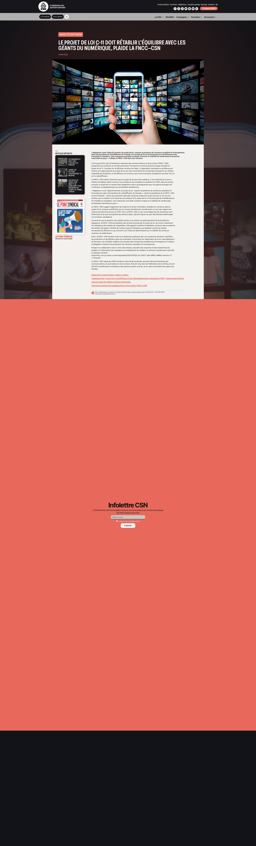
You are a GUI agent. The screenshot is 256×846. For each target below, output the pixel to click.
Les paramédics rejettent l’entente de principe (74, 162)
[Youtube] (185, 8)
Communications (97, 278)
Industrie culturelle (99, 282)
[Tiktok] (182, 8)
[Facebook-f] (175, 8)
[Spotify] (189, 8)
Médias (110, 282)
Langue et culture (121, 275)
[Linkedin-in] (196, 8)
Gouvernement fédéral (175, 278)
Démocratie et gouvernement (102, 275)
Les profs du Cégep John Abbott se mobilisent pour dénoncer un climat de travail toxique (75, 186)
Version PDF (59, 239)
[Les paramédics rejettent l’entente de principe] (63, 162)
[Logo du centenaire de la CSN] (43, 6)
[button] (66, 17)
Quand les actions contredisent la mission (75, 172)
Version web (68, 239)
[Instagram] (178, 8)
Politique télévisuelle (122, 282)
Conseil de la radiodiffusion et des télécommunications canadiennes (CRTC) (135, 278)
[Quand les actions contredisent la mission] (63, 172)
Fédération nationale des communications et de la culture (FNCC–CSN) (119, 285)
